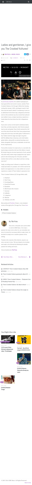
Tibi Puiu (7, 54)
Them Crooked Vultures (9, 213)
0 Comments (15, 57)
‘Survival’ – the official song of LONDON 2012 (23, 349)
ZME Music (9, 1)
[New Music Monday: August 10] (2, 257)
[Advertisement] (16, 22)
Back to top (28, 482)
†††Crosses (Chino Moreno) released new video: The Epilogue (7, 349)
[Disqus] (16, 414)
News (13, 54)
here (26, 205)
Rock (18, 54)
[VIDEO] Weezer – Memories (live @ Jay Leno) (23, 370)
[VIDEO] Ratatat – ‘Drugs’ (6, 388)
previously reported (8, 101)
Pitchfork (12, 203)
